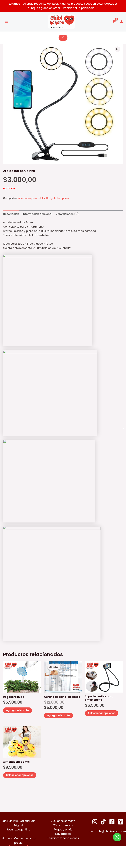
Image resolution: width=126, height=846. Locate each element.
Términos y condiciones (63, 838)
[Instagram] (95, 821)
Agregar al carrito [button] (17, 710)
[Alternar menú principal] (6, 21)
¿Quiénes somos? (63, 821)
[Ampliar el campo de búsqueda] (63, 38)
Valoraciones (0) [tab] (67, 214)
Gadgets (51, 198)
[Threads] (120, 821)
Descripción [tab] (11, 214)
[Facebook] (112, 821)
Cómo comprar (63, 825)
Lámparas (63, 198)
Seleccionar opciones (101, 713)
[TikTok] (103, 821)
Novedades (63, 834)
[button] (117, 49)
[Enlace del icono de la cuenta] (121, 21)
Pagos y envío (63, 829)
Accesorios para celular (31, 198)
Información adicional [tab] (37, 214)
